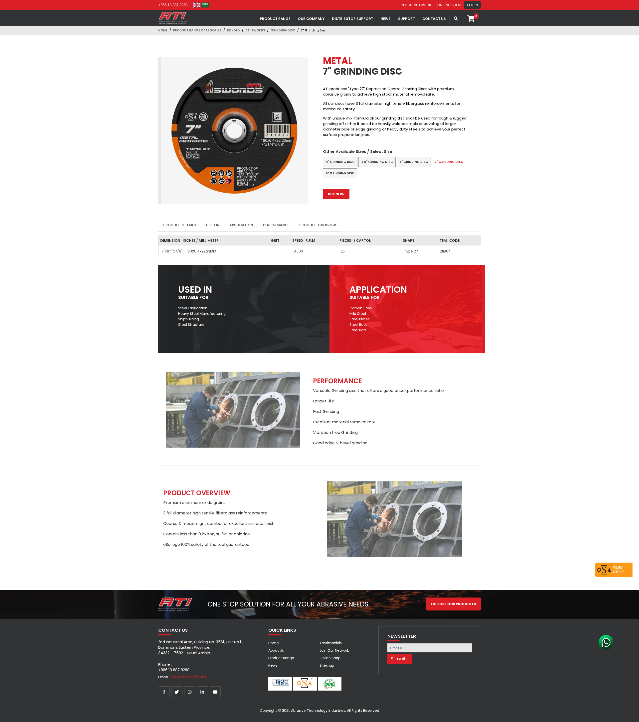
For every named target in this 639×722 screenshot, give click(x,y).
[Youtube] (215, 691)
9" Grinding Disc (340, 173)
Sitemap (327, 665)
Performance (276, 225)
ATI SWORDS (255, 30)
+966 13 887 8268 (172, 5)
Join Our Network (413, 5)
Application (241, 225)
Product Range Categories (197, 30)
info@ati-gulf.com (188, 677)
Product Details (179, 225)
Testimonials (331, 642)
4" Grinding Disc (340, 162)
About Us (276, 650)
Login (472, 5)
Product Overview (317, 225)
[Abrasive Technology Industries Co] (172, 17)
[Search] (456, 19)
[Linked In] (202, 691)
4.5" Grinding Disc (377, 162)
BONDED (233, 30)
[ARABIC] (205, 4)
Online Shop (449, 5)
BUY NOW (336, 194)
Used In (212, 225)
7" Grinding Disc (449, 162)
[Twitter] (176, 691)
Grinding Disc (283, 30)
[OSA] (614, 569)
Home (162, 30)
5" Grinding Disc (413, 162)
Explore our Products (453, 604)
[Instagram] (189, 691)
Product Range (275, 18)
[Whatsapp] (606, 641)
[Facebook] (164, 691)
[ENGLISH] (196, 4)
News (272, 665)
